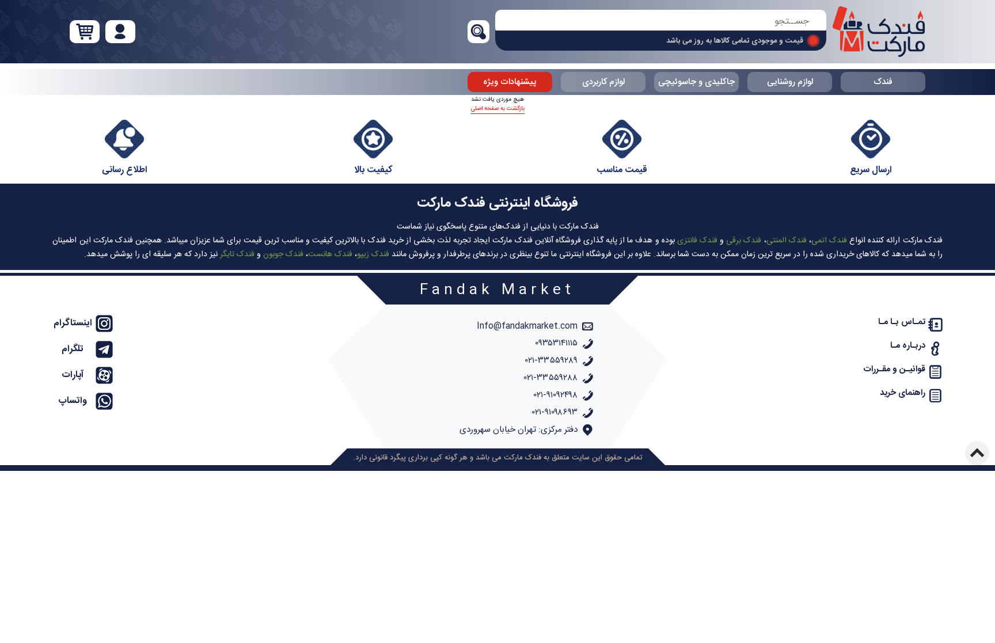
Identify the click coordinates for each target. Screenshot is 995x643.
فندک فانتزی (697, 241)
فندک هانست (330, 254)
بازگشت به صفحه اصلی (498, 108)
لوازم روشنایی (790, 82)
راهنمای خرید (902, 393)
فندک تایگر (237, 254)
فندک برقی (743, 241)
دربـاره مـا (907, 345)
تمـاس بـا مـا (901, 322)
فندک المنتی (786, 241)
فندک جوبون (283, 254)
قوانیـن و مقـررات (894, 369)
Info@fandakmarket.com (527, 326)
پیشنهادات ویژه (510, 82)
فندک (883, 82)
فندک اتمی (829, 241)
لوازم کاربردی (603, 82)
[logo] (878, 32)
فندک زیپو (373, 254)
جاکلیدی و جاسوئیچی (696, 82)
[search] (660, 21)
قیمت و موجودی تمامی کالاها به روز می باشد (734, 41)
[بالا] (977, 453)
